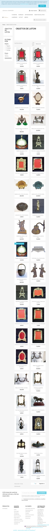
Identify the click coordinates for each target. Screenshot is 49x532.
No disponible (9, 50)
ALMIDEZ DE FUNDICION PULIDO (22, 107)
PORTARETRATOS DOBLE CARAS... (21, 454)
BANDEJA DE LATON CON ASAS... (22, 194)
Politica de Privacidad (18, 521)
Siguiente (42, 483)
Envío (15, 509)
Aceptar (42, 6)
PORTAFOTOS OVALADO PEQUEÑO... (22, 366)
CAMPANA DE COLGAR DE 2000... (38, 237)
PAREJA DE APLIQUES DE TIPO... (38, 128)
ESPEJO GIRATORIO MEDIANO (38, 107)
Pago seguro (17, 517)
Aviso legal (16, 511)
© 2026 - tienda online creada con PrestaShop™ (24, 530)
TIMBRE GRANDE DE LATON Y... (21, 258)
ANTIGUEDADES (29, 14)
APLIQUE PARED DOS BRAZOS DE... (21, 129)
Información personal (30, 508)
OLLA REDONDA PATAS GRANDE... (22, 280)
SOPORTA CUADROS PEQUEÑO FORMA (38, 151)
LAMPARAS (14, 17)
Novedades (4, 508)
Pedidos (27, 513)
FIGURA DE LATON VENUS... (38, 215)
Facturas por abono (29, 514)
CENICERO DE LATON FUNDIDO (21, 215)
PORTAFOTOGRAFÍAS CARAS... (21, 173)
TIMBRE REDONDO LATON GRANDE (21, 151)
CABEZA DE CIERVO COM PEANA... (21, 237)
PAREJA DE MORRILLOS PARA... (21, 387)
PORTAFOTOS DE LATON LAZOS (22, 323)
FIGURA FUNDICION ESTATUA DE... (38, 86)
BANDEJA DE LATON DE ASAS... (38, 194)
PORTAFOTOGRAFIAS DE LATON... (22, 64)
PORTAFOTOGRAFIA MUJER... (38, 173)
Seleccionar (40, 44)
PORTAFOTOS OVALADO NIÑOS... (22, 344)
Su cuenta (28, 506)
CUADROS (14, 14)
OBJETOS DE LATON (39, 14)
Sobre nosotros (17, 516)
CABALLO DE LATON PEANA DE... (38, 410)
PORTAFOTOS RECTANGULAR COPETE (38, 302)
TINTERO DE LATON (38, 453)
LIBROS (26, 17)
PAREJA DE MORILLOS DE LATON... (38, 366)
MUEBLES (20, 14)
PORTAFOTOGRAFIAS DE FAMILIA (38, 432)
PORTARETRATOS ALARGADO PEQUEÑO (21, 411)
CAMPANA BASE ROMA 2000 (22, 432)
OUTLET (21, 17)
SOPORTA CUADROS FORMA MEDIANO (22, 302)
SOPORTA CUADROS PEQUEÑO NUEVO (38, 476)
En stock (9, 48)
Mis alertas (27, 518)
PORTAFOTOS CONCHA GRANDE (38, 344)
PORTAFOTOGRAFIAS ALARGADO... (38, 388)
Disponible (9, 46)
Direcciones (28, 516)
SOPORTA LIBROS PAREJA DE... (38, 279)
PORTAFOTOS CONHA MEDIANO (38, 323)
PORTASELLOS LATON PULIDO (38, 258)
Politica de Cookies (24, 4)
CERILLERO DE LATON (21, 475)
